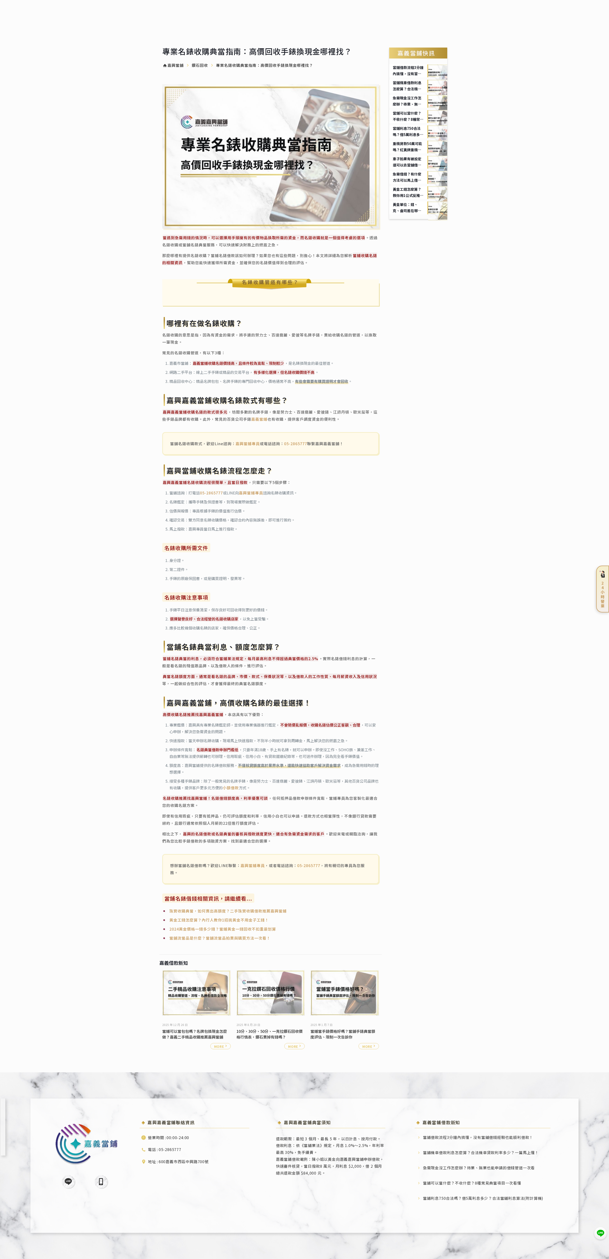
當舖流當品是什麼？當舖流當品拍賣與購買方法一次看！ (219, 938)
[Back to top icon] (601, 1248)
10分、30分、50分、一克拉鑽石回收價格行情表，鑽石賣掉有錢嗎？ (269, 1034)
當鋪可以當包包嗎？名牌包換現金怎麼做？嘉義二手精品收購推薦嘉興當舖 (194, 1034)
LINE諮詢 (68, 1181)
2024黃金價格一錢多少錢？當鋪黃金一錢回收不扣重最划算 (222, 929)
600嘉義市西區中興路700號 (184, 1161)
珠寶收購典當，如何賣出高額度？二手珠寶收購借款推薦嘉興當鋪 (228, 911)
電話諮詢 (101, 1181)
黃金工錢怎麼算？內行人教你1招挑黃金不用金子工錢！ (219, 920)
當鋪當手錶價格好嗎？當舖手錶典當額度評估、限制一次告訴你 (342, 1034)
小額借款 (231, 788)
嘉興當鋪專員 (248, 443)
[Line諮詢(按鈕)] (600, 1233)
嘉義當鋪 (259, 419)
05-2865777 (295, 443)
